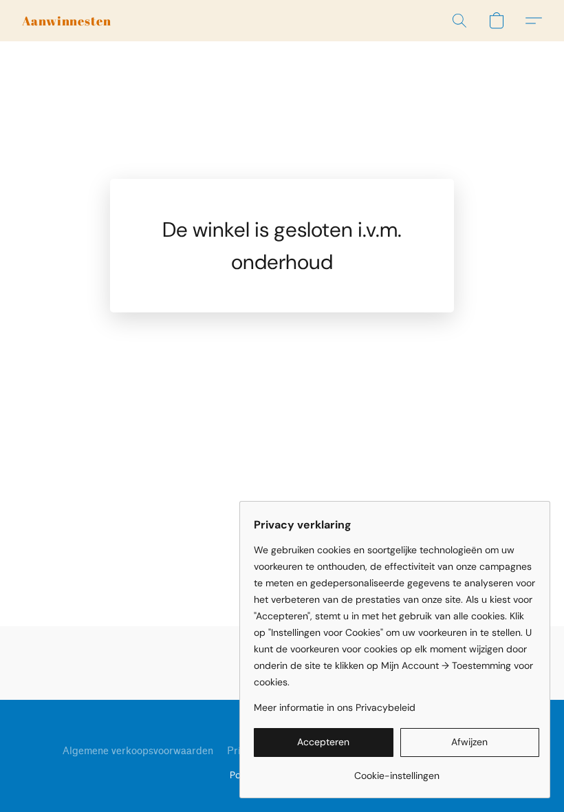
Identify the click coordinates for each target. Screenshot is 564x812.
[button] (66, 20)
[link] (396, 770)
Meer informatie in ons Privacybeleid (334, 707)
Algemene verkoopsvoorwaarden (138, 751)
